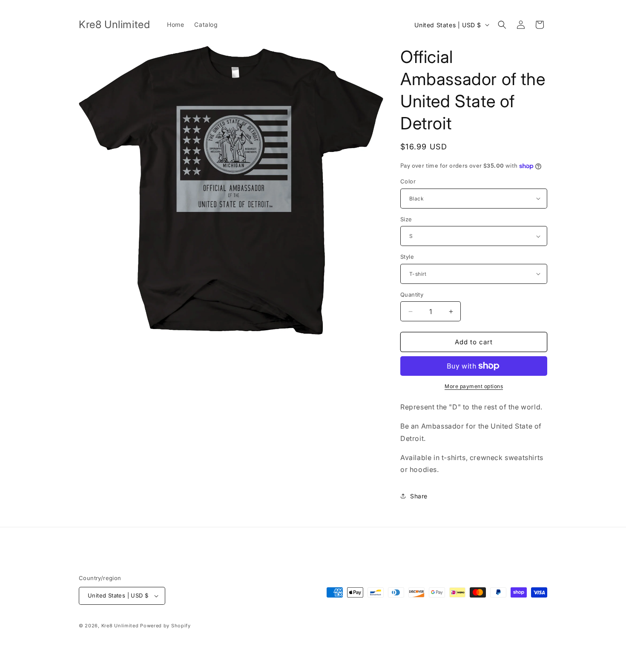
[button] (502, 24)
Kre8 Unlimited (120, 626)
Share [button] (419, 496)
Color (408, 181)
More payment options (474, 386)
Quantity (411, 294)
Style (407, 256)
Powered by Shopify (165, 626)
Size (406, 219)
